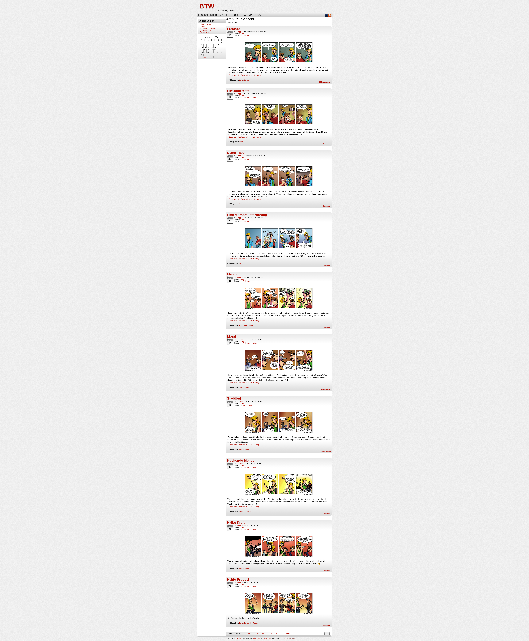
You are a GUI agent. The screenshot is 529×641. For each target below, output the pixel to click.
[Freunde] (278, 63)
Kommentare (325, 82)
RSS (329, 15)
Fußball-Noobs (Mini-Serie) (215, 15)
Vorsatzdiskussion (206, 24)
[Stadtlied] (278, 433)
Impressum (254, 15)
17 (277, 634)
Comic (243, 34)
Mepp (239, 32)
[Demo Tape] (278, 187)
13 (258, 634)
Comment (327, 144)
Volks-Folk (203, 26)
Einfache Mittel (238, 91)
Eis (240, 263)
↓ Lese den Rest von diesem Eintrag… (244, 75)
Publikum (247, 512)
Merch (232, 274)
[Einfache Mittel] (278, 125)
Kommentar (326, 452)
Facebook (326, 15)
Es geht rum (204, 32)
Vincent (249, 36)
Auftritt (241, 450)
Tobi (244, 36)
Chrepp (240, 339)
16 (272, 634)
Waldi (255, 98)
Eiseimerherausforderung (247, 215)
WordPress (256, 638)
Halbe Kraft (236, 522)
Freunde (233, 29)
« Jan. (205, 57)
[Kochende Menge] (278, 495)
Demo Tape (236, 153)
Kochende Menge (240, 460)
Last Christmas (205, 30)
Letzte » (288, 634)
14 (263, 634)
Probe (255, 623)
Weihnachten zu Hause (208, 28)
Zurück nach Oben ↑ (291, 638)
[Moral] (278, 371)
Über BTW (240, 15)
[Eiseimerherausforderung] (278, 249)
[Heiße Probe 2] (278, 614)
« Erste (247, 634)
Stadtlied (234, 398)
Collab (246, 80)
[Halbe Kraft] (278, 557)
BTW (206, 6)
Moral (231, 336)
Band (241, 80)
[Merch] (278, 309)
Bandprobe (248, 623)
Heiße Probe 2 (238, 579)
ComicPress (267, 638)
